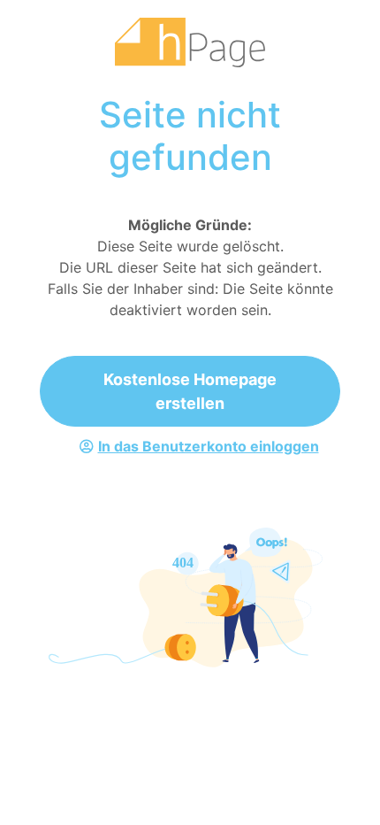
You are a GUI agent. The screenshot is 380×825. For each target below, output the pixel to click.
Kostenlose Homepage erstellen (190, 391)
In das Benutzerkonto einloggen (208, 446)
